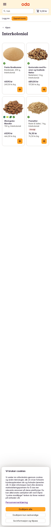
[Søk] (4, 11)
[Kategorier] (4, 4)
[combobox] (19, 11)
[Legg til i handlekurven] (19, 89)
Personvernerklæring (17, 502)
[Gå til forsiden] (25, 4)
